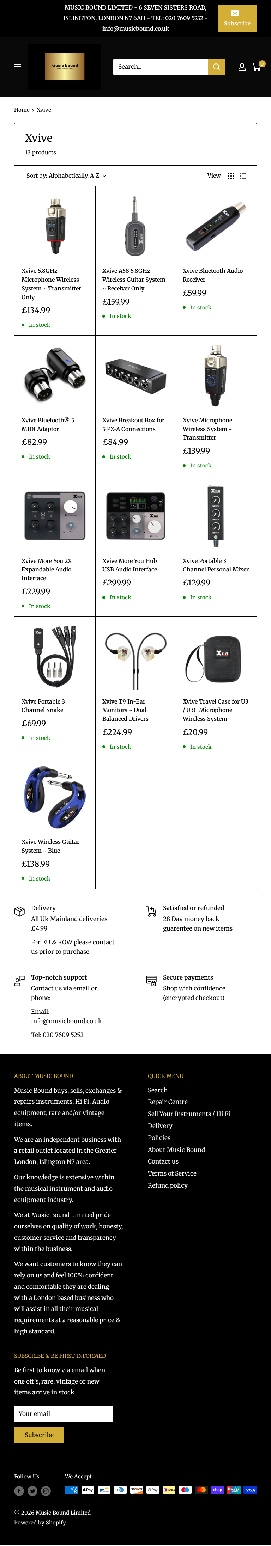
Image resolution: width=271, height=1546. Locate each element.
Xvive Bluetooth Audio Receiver (213, 275)
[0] (256, 67)
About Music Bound (176, 1150)
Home (22, 109)
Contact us (163, 1161)
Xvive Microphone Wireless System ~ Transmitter (207, 429)
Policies (159, 1138)
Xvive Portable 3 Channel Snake (43, 706)
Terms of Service (172, 1173)
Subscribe (237, 23)
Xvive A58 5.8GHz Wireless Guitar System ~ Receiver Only (133, 279)
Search (158, 1090)
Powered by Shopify (40, 1522)
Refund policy (168, 1185)
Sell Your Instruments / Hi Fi (189, 1114)
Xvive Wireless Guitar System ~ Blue (50, 846)
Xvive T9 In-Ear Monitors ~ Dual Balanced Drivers (125, 710)
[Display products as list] (243, 176)
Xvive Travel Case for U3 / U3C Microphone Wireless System (215, 710)
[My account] (242, 67)
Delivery (160, 1126)
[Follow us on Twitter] (32, 1491)
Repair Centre (168, 1102)
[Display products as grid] (231, 176)
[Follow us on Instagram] (46, 1491)
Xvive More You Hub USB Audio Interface (129, 565)
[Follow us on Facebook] (19, 1491)
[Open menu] (17, 66)
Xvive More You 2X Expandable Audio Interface (47, 569)
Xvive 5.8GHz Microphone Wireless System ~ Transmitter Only (51, 283)
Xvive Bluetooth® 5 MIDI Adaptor (48, 424)
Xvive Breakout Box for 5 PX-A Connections (133, 424)
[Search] (216, 67)
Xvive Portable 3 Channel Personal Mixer (216, 565)
